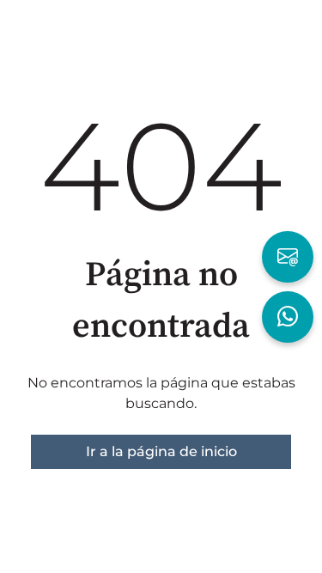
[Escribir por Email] (287, 257)
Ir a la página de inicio (161, 451)
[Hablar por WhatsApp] (287, 317)
